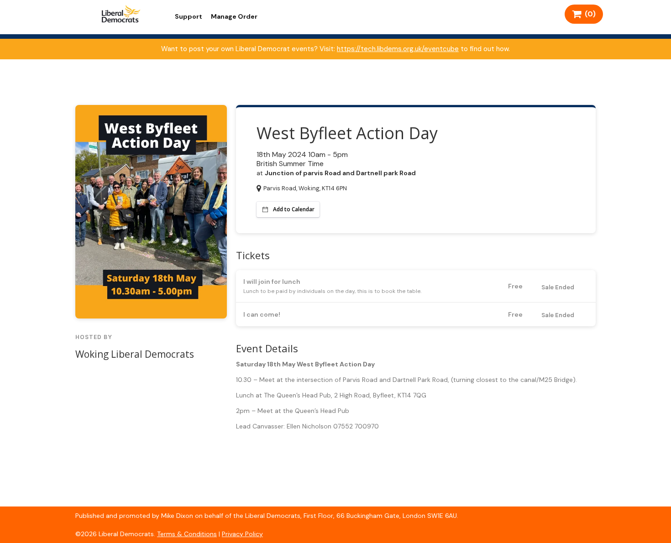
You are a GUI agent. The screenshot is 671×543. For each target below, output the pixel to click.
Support (188, 16)
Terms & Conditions (187, 534)
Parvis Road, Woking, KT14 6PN (305, 188)
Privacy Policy (242, 534)
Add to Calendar (294, 209)
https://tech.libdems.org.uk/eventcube (398, 48)
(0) (588, 14)
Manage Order (234, 16)
